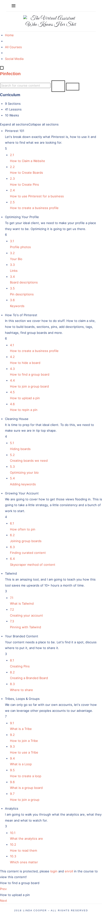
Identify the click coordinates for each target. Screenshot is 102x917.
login (53, 871)
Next (3, 900)
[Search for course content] (58, 86)
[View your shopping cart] (86, 5)
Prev (3, 889)
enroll (69, 871)
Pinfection (10, 73)
